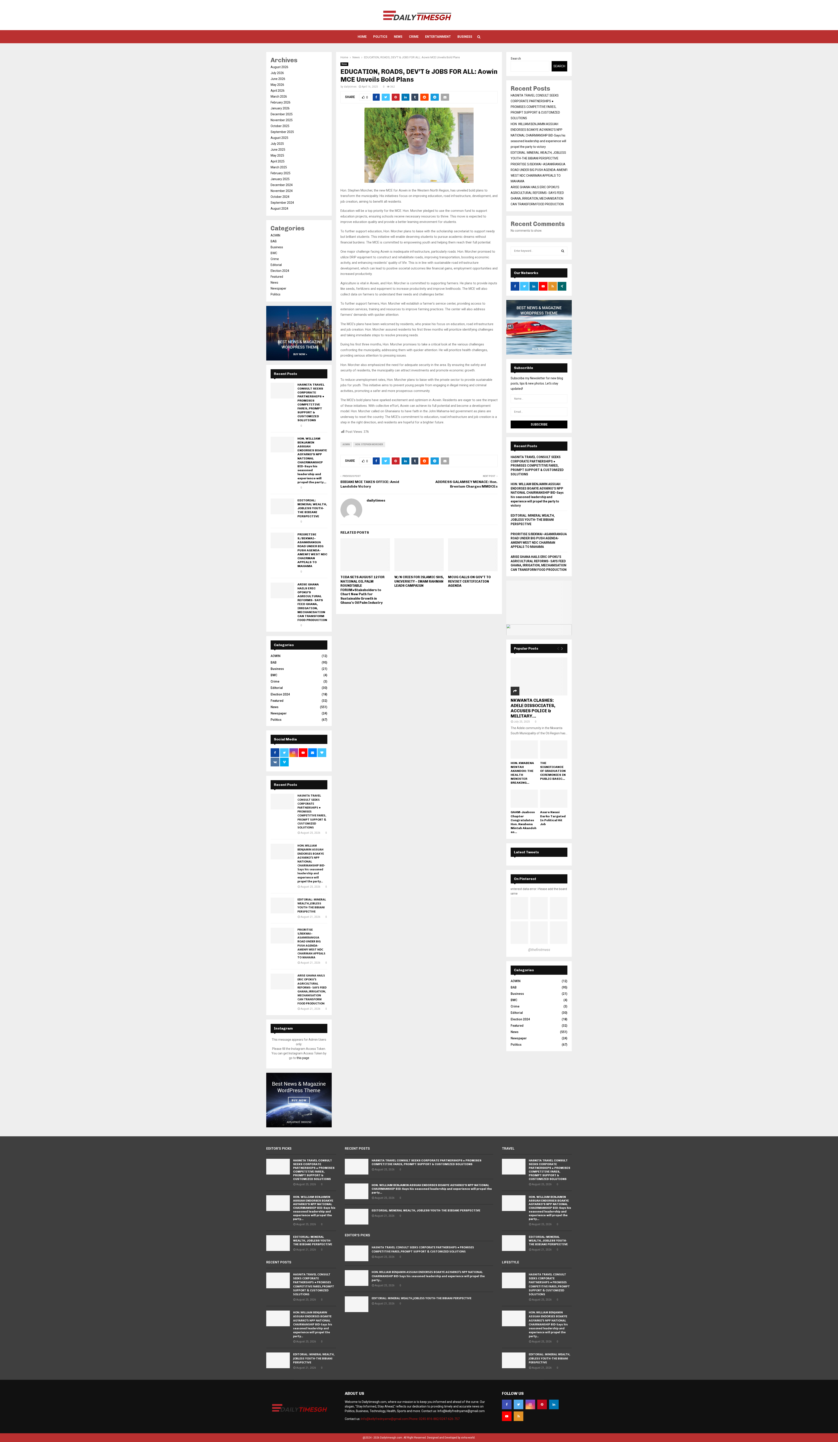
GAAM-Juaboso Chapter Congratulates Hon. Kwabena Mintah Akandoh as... (523, 822)
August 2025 (279, 138)
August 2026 (279, 67)
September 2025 (282, 132)
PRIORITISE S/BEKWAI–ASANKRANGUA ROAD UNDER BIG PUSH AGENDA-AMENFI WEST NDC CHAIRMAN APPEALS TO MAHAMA (312, 550)
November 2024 (282, 191)
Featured (277, 276)
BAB (274, 241)
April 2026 (278, 90)
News (398, 36)
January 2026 (280, 108)
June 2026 (278, 79)
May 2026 (277, 84)
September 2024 (282, 202)
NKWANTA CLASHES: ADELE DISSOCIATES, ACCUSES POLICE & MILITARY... (533, 708)
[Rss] (518, 1416)
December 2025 (282, 114)
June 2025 (278, 149)
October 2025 (280, 126)
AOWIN (346, 444)
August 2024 (279, 208)
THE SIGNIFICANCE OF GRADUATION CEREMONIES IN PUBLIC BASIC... (553, 771)
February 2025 (280, 173)
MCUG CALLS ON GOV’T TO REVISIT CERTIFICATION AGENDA (469, 581)
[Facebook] (507, 1404)
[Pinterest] (542, 1404)
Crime (414, 36)
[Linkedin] (554, 1404)
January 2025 (280, 179)
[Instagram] (530, 1404)
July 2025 (277, 143)
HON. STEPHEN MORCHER (369, 444)
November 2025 (282, 120)
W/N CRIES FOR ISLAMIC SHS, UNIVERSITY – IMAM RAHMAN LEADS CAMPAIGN (419, 581)
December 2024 (282, 185)
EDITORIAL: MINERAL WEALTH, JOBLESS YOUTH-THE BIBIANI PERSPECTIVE (312, 508)
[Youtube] (507, 1416)
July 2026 (277, 73)
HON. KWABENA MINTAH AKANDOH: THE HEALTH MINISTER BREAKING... (522, 773)
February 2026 (280, 102)
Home (362, 36)
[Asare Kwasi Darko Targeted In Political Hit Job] (553, 799)
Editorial (276, 265)
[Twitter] (518, 1404)
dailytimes (350, 86)
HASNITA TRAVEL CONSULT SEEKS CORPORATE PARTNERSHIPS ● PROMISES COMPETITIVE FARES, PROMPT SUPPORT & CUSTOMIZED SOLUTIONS (311, 402)
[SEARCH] (562, 251)
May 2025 (277, 155)
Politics (380, 36)
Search (516, 58)
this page (303, 1058)
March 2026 (279, 96)
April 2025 (278, 161)
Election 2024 (280, 271)
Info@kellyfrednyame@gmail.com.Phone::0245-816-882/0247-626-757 (410, 1419)
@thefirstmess (539, 950)
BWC (274, 253)
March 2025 (279, 167)
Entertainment (438, 36)
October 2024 (280, 196)
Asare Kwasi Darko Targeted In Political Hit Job (553, 818)
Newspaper (278, 288)
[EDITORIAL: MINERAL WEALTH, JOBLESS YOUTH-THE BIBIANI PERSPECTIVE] (282, 506)
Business (464, 36)
